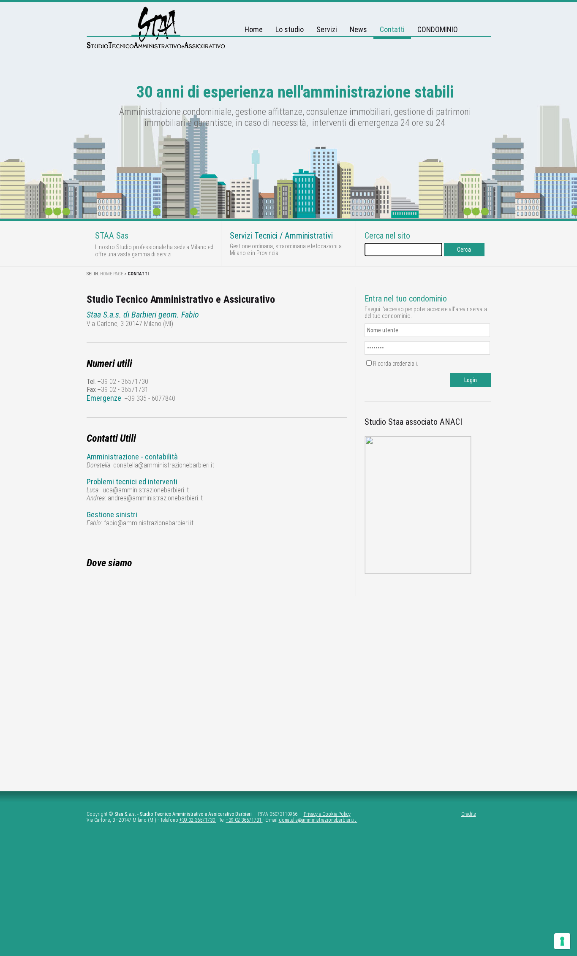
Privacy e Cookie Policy (327, 814)
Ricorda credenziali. (395, 363)
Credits (468, 814)
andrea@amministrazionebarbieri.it (155, 498)
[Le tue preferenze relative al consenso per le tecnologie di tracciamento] (562, 941)
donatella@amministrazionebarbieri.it (163, 465)
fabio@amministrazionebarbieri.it (148, 523)
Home (254, 29)
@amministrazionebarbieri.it (327, 820)
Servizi (326, 29)
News (358, 29)
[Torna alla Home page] (156, 47)
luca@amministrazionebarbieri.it (145, 490)
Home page (111, 274)
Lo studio (289, 29)
